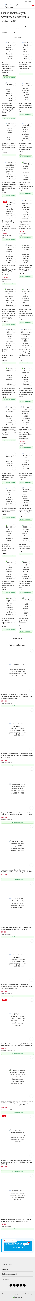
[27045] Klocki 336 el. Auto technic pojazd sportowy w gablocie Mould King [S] (8, 391)
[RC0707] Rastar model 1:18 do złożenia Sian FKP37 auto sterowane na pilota (25, 622)
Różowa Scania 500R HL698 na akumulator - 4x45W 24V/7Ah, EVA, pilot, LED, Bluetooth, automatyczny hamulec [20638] (9, 314)
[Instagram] (14, 1285)
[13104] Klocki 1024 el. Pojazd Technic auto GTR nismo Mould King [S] (9, 146)
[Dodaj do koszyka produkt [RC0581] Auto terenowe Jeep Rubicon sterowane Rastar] (14, 540)
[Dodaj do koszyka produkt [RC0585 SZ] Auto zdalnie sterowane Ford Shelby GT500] (30, 540)
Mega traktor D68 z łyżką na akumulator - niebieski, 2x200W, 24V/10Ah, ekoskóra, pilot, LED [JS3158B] (17, 813)
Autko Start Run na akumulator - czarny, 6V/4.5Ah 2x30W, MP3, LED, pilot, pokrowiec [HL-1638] (16, 1220)
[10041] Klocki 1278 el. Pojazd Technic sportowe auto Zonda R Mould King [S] (26, 65)
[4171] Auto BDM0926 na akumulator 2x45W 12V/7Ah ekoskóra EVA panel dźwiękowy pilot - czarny (26, 392)
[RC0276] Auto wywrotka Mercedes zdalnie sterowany (8, 475)
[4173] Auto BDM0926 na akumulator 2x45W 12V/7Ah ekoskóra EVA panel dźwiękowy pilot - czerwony (9, 430)
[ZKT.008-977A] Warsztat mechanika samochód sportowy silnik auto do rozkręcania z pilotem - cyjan (9, 225)
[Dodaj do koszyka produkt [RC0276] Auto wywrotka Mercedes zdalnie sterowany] (14, 468)
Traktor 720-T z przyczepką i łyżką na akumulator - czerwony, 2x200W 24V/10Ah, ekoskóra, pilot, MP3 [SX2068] (16, 1162)
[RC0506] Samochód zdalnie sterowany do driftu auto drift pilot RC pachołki (25, 511)
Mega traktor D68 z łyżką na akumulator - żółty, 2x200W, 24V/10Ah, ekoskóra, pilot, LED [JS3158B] (16, 871)
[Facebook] (11, 1285)
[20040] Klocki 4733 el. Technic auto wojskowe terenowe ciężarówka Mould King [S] (9, 353)
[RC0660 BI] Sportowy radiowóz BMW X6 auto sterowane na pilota (8, 584)
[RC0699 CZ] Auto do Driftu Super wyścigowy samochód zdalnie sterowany (8, 621)
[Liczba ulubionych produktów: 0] (28, 6)
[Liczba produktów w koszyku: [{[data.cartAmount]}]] (32, 6)
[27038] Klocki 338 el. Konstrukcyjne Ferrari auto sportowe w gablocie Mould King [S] (9, 186)
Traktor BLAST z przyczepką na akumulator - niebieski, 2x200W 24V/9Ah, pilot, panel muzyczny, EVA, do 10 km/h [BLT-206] (16, 696)
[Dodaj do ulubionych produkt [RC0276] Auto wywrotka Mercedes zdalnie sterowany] (14, 454)
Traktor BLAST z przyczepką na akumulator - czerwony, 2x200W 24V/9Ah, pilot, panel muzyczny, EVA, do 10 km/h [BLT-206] (16, 986)
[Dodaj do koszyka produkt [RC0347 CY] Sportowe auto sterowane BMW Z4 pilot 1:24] (30, 468)
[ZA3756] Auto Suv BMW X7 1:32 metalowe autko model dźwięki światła (26, 185)
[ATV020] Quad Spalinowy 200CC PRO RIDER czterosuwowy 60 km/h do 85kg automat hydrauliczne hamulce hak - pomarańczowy (25, 432)
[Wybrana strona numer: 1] (17, 37)
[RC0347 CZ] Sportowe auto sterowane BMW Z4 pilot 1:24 (9, 510)
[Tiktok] (21, 1285)
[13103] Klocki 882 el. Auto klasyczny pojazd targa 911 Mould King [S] (25, 106)
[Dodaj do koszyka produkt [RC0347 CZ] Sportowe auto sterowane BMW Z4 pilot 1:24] (14, 503)
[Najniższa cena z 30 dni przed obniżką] (15, 235)
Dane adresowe (7, 1264)
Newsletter (5, 1279)
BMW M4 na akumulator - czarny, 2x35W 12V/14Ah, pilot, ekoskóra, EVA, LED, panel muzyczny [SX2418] (16, 1044)
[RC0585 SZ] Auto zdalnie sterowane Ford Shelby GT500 (24, 546)
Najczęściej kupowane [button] (17, 645)
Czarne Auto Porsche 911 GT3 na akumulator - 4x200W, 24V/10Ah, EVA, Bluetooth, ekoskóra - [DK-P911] (9, 270)
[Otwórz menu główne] (2, 6)
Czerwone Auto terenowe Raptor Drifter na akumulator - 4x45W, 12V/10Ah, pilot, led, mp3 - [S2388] (9, 108)
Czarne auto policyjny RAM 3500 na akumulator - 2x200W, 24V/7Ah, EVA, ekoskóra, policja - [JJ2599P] (9, 67)
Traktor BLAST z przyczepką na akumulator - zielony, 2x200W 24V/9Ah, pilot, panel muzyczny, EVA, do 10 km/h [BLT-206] (17, 755)
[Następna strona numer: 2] (27, 37)
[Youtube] (17, 1285)
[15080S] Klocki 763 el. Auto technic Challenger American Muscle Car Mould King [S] (26, 147)
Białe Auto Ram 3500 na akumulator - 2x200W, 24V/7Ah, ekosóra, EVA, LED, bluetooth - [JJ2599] (25, 224)
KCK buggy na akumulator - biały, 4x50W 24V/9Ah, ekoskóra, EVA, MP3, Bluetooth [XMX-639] (16, 928)
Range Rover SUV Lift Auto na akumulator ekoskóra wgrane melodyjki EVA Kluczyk (25, 268)
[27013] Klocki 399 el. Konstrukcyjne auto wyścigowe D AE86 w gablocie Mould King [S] (25, 353)
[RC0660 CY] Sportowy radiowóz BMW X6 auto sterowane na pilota (25, 584)
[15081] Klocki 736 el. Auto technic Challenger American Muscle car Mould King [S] (26, 313)
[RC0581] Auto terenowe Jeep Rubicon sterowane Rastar (8, 547)
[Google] (24, 1285)
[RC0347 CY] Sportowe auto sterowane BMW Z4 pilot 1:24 (25, 475)
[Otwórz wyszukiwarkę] (24, 6)
